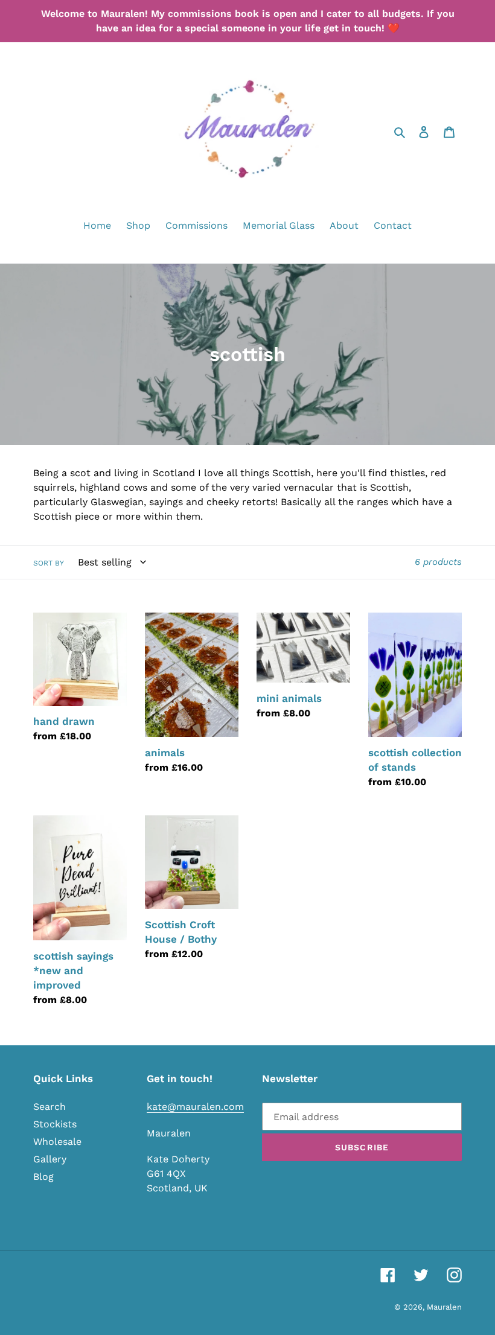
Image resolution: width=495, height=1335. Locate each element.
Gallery (49, 1159)
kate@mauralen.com (195, 1106)
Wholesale (57, 1141)
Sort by (48, 563)
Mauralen (444, 1306)
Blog (43, 1176)
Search (49, 1106)
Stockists (55, 1124)
